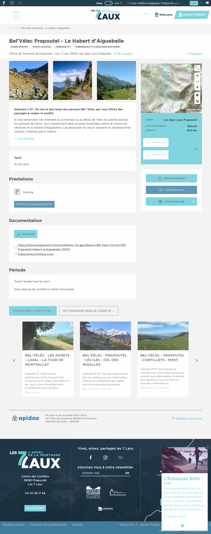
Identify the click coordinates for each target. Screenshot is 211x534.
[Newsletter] (19, 3)
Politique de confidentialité (48, 524)
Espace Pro (127, 524)
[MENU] (16, 18)
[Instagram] (11, 3)
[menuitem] (105, 15)
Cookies (77, 524)
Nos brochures (169, 530)
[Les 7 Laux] (35, 467)
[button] (201, 3)
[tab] (33, 311)
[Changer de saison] (110, 3)
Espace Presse (149, 524)
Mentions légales (14, 524)
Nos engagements (196, 530)
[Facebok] (4, 3)
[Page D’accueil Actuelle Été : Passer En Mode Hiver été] (109, 3)
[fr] (207, 2)
